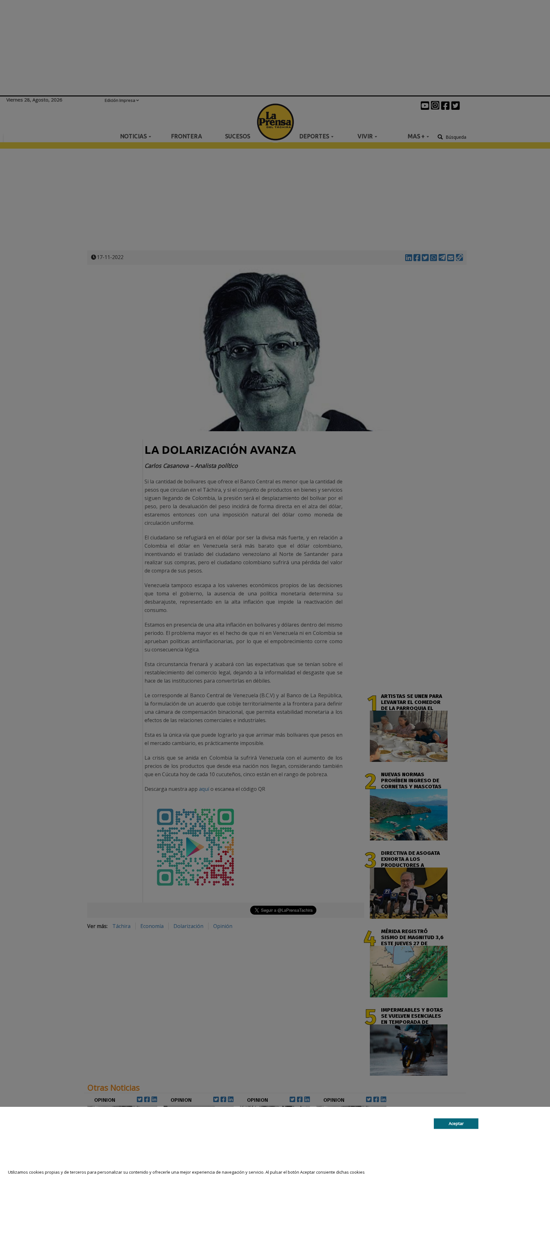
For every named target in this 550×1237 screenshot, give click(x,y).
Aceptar (456, 1124)
